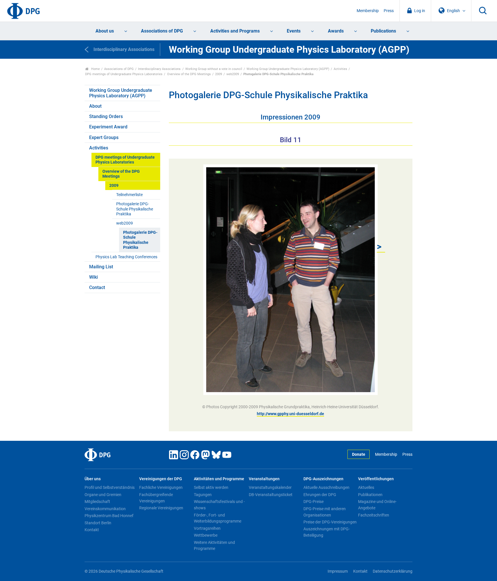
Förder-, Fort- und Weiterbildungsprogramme (217, 518)
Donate (358, 454)
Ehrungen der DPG (319, 494)
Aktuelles (366, 487)
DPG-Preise (313, 501)
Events (294, 31)
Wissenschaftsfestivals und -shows (219, 504)
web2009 (232, 74)
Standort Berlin (98, 523)
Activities (340, 69)
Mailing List (101, 266)
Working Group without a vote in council (213, 69)
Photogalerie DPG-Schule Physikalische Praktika (134, 209)
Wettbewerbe (205, 535)
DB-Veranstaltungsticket (271, 494)
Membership (368, 10)
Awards (336, 31)
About (95, 106)
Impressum (338, 571)
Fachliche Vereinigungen (161, 487)
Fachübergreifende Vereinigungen (156, 497)
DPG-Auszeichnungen (323, 478)
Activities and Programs (235, 31)
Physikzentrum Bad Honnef (109, 515)
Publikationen (370, 494)
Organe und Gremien (103, 494)
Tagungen (203, 494)
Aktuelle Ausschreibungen (326, 487)
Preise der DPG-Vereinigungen (330, 522)
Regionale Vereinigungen (161, 508)
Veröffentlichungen (376, 478)
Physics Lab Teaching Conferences (126, 257)
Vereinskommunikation (105, 508)
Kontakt (92, 529)
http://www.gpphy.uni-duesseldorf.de (290, 413)
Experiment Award (108, 127)
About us (104, 31)
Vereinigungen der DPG (160, 478)
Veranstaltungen (264, 478)
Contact (97, 287)
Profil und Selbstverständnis (110, 487)
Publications (383, 31)
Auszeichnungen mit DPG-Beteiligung (326, 532)
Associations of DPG (162, 31)
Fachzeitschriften (373, 515)
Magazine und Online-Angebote (377, 504)
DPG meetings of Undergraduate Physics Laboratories (124, 74)
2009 (218, 74)
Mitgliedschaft (97, 501)
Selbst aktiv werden (211, 487)
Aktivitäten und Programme (219, 478)
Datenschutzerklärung (392, 571)
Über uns (93, 478)
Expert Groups (103, 137)
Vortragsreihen (207, 528)
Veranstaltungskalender (270, 487)
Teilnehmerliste (129, 194)
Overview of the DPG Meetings (189, 74)
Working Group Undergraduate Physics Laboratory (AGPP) (287, 69)
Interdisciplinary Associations (159, 69)
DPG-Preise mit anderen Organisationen (324, 511)
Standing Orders (106, 116)
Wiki (93, 277)
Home (95, 69)
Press (389, 10)
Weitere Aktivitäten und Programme (214, 545)
